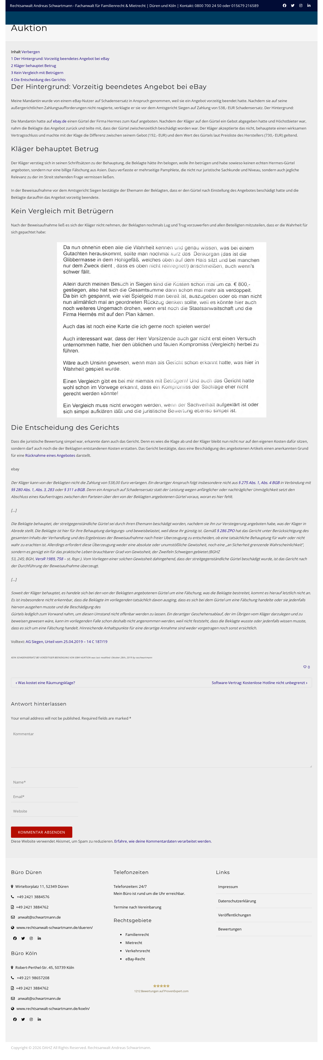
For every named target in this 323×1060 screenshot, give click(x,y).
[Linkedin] (309, 8)
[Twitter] (293, 8)
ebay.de (60, 121)
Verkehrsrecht (137, 950)
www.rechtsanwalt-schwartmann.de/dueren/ (54, 927)
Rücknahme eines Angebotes (50, 455)
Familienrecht (137, 934)
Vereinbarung (149, 907)
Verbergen (31, 51)
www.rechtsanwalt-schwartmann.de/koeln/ (53, 1008)
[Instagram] (301, 8)
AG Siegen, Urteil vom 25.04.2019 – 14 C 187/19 (66, 641)
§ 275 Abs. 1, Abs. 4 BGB (258, 482)
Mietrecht (133, 942)
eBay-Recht (135, 958)
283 (50, 489)
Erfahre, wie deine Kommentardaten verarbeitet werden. (163, 841)
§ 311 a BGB (74, 489)
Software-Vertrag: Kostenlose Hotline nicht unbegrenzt (258, 682)
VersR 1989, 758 (49, 558)
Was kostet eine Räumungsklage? (46, 682)
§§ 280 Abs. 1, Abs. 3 (28, 489)
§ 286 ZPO (225, 530)
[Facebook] (285, 8)
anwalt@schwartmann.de (39, 917)
